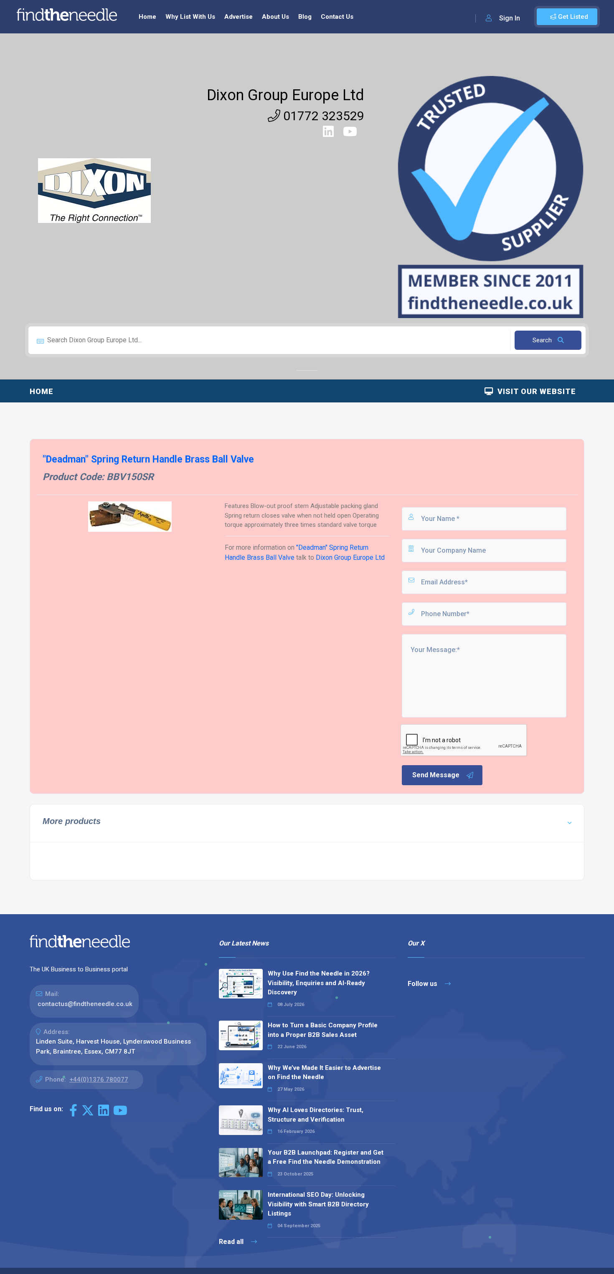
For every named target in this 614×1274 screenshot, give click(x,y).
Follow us (423, 984)
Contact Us (337, 16)
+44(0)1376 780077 (98, 1079)
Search (543, 340)
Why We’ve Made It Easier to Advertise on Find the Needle (324, 1072)
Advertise (238, 16)
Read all (232, 1242)
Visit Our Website (534, 391)
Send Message (435, 775)
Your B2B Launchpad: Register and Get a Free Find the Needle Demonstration (325, 1157)
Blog (305, 16)
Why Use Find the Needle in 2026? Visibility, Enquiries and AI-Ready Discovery (319, 983)
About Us (275, 16)
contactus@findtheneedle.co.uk (85, 1004)
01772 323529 (322, 116)
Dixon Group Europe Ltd (285, 95)
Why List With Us (190, 16)
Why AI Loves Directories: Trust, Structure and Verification (315, 1114)
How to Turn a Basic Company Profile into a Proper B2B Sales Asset (323, 1030)
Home (147, 16)
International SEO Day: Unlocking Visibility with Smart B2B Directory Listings (318, 1204)
